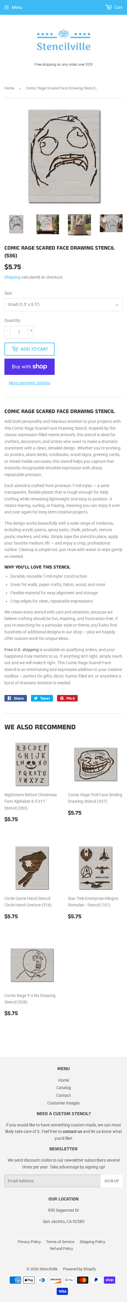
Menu (17, 7)
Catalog (63, 1087)
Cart (118, 7)
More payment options (29, 383)
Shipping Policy (92, 1242)
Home (9, 88)
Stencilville (49, 1269)
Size (8, 293)
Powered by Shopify (79, 1269)
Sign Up (112, 1181)
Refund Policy (61, 1248)
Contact (63, 1095)
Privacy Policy (29, 1242)
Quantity (12, 320)
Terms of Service (60, 1242)
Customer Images (63, 1103)
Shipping (12, 277)
